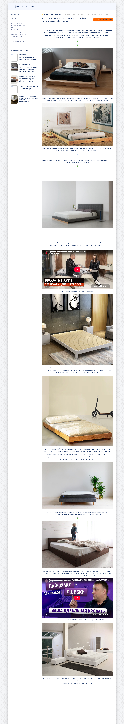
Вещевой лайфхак (16, 29)
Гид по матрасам (16, 21)
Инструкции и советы (17, 36)
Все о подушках (16, 18)
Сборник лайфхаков (17, 41)
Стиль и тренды (16, 39)
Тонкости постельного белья (18, 26)
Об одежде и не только (18, 34)
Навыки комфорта (17, 32)
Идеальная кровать (17, 23)
